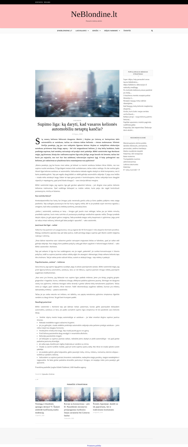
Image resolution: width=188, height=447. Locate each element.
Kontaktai (39, 2)
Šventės (127, 31)
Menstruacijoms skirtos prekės (134, 143)
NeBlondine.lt (94, 14)
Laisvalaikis (81, 31)
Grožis (95, 31)
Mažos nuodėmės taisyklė (133, 151)
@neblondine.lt (64, 31)
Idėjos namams (111, 31)
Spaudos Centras (48, 374)
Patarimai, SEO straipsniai (133, 154)
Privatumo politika (94, 446)
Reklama (47, 2)
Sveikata (77, 120)
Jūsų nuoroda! (131, 170)
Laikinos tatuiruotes (130, 164)
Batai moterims (129, 156)
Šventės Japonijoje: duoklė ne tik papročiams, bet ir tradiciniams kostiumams (105, 407)
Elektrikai (126, 167)
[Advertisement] (94, 49)
